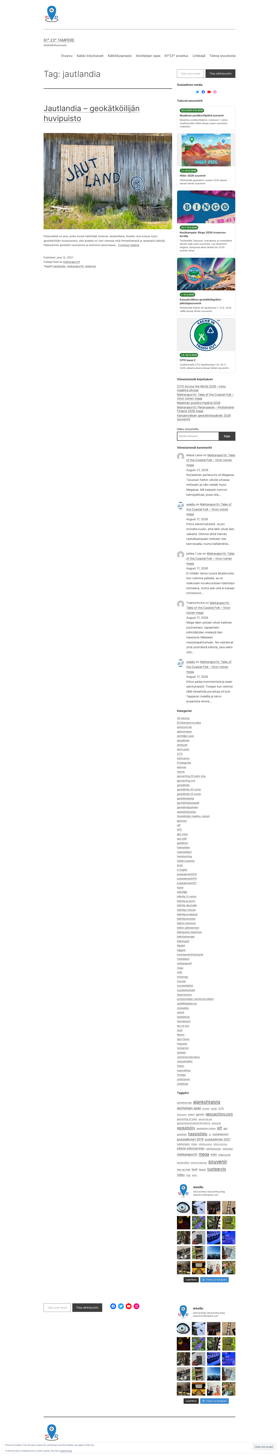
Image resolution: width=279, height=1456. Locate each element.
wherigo (181, 1074)
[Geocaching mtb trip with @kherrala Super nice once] (228, 1267)
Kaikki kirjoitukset (90, 56)
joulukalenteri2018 (187, 874)
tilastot (180, 1034)
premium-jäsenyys (199, 1162)
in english (182, 869)
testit (179, 1030)
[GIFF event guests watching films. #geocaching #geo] (183, 1267)
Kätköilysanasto (120, 56)
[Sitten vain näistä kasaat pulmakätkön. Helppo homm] (228, 1237)
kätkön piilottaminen (188, 927)
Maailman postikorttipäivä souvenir (202, 115)
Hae (227, 436)
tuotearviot (183, 1048)
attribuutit (182, 744)
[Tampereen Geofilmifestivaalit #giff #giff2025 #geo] (228, 1207)
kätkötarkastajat (186, 936)
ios (210, 1134)
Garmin (181, 771)
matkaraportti (75, 266)
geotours (182, 820)
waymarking (183, 1070)
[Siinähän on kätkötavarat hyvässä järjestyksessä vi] (198, 1207)
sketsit (180, 1012)
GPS (179, 829)
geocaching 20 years (187, 1119)
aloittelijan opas (185, 735)
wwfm (194, 1175)
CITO (180, 753)
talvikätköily (183, 1016)
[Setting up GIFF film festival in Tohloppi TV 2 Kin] (198, 1267)
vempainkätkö (184, 1061)
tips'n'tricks (183, 1039)
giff (179, 825)
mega (180, 967)
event (191, 1114)
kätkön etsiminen (186, 923)
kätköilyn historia (186, 909)
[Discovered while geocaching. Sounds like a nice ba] (228, 1222)
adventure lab (184, 727)
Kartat (180, 887)
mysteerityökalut (186, 990)
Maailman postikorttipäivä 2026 (198, 402)
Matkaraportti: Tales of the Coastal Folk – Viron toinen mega (205, 396)
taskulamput (183, 1021)
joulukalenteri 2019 (190, 1139)
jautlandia (59, 266)
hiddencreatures (186, 860)
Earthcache (183, 758)
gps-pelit (182, 838)
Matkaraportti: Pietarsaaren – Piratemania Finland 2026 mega (205, 409)
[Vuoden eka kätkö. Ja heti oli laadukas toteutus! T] (198, 1237)
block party (183, 749)
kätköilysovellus (205, 1144)
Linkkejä (199, 56)
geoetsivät (216, 1123)
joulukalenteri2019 (187, 878)
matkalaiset (183, 958)
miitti (214, 1154)
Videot (180, 1065)
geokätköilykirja (185, 798)
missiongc (182, 976)
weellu (190, 504)
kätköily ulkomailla (187, 905)
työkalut (181, 1052)
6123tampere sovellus (189, 722)
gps (225, 1128)
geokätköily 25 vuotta (189, 793)
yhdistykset (183, 1079)
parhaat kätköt (183, 1162)
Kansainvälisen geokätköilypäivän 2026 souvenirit (204, 417)
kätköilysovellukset (187, 914)
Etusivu (66, 56)
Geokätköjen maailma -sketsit (193, 816)
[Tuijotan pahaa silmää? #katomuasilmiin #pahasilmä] (183, 1207)
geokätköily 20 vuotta (189, 789)
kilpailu (194, 1144)
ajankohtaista (184, 731)
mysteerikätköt (185, 985)
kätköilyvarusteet (186, 918)
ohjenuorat (224, 1154)
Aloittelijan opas (148, 56)
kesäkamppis (183, 1144)
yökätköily (182, 1083)
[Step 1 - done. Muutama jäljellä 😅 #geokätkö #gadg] (213, 1237)
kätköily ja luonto (186, 901)
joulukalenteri (221, 1134)
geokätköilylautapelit (188, 802)
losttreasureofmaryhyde (190, 954)
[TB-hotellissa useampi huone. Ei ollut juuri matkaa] (198, 1252)
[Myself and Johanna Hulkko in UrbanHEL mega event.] (213, 1267)
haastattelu (197, 1133)
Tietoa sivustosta (222, 56)
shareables (183, 1008)
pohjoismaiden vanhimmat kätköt (195, 999)
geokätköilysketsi (186, 811)
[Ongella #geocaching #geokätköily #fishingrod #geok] (213, 1222)
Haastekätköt (184, 852)
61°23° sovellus (176, 56)
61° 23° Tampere (59, 40)
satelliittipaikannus (187, 1003)
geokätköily (183, 785)
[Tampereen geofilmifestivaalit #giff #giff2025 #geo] (213, 1207)
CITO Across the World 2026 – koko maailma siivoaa (201, 388)
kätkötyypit (183, 941)
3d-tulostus (183, 718)
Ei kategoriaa (184, 762)
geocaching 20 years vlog (191, 776)
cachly (214, 1108)
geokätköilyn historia (206, 1128)
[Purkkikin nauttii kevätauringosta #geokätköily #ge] (183, 1237)
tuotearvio (216, 1169)
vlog (188, 1175)
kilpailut (181, 945)
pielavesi (90, 266)
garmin (200, 1114)
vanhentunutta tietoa (188, 1057)
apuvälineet (183, 740)
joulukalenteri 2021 (217, 1139)
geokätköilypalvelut (187, 807)
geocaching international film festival (193, 1123)
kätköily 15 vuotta (186, 896)
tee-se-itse (183, 1025)
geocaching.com (186, 780)
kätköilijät (182, 891)
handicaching (184, 856)
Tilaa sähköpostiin (220, 73)
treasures (182, 1043)
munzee (181, 981)
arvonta (205, 1108)
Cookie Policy (66, 1451)
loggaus (181, 950)
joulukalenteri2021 (187, 883)
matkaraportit (71, 261)
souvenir (217, 1161)
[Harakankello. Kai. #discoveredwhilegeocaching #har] (198, 1222)
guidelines (182, 842)
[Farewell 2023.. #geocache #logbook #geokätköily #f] (228, 1252)
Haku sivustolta (187, 429)
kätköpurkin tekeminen (189, 932)
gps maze (182, 834)
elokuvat (181, 767)
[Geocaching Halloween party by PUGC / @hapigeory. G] (183, 1222)
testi (194, 1169)
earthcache (182, 1114)
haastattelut (183, 847)
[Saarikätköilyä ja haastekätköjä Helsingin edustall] (213, 1252)
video (181, 1175)
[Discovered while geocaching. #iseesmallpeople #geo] (183, 1252)
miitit (179, 972)
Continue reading (128, 245)
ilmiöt (180, 865)
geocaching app (205, 1119)
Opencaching (184, 994)
